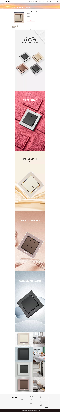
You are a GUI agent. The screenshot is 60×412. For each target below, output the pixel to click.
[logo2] (16, 397)
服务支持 (40, 1)
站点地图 (39, 410)
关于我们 (36, 1)
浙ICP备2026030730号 (22, 410)
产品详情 (30, 29)
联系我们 (51, 1)
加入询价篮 (30, 22)
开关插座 (22, 399)
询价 (30, 20)
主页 (29, 1)
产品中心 (32, 1)
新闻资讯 (48, 1)
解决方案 (44, 1)
